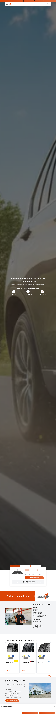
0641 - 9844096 (38, 612)
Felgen (29, 3)
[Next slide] (49, 676)
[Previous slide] (46, 676)
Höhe (32, 572)
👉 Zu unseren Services (12, 700)
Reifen (24, 3)
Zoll (38, 572)
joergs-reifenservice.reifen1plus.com (40, 615)
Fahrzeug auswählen (37, 582)
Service (33, 3)
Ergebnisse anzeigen (34, 577)
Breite (26, 572)
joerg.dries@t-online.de (38, 616)
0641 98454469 (38, 613)
